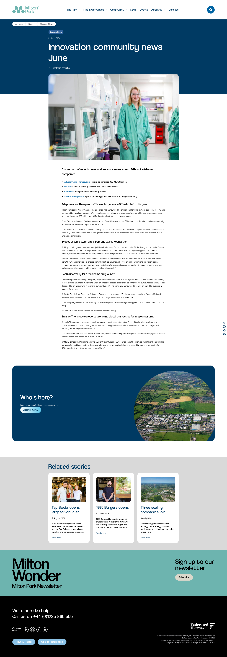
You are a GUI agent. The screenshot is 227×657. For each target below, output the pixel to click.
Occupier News (46, 24)
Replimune (69, 191)
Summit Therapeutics (74, 196)
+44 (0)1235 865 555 (53, 616)
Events (144, 9)
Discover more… (30, 409)
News (133, 9)
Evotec (67, 186)
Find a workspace (94, 9)
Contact (174, 9)
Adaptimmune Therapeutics (77, 182)
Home (20, 24)
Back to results (61, 68)
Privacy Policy (24, 641)
